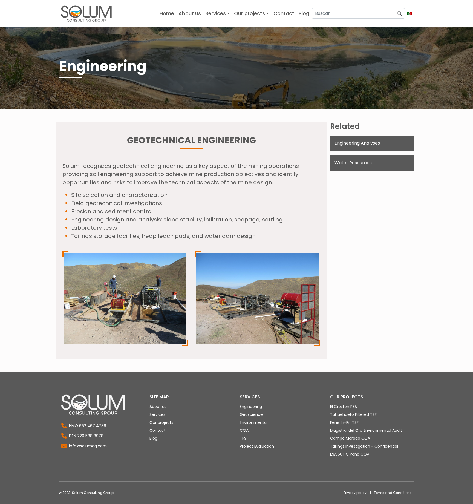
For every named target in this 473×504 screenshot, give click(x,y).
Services (157, 414)
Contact (157, 430)
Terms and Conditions (393, 492)
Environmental (253, 422)
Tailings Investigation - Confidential (364, 446)
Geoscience (251, 414)
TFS (243, 438)
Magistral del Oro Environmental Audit (366, 430)
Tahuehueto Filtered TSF (353, 414)
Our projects (161, 422)
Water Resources (353, 163)
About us (157, 406)
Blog (153, 438)
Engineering (251, 406)
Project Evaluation (257, 446)
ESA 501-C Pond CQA (349, 454)
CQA (244, 430)
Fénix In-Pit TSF (344, 422)
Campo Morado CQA (350, 438)
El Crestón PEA (343, 406)
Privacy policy (355, 492)
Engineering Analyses (357, 143)
